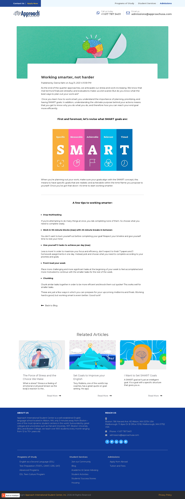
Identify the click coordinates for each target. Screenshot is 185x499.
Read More (52, 396)
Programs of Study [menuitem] (27, 457)
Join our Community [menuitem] (81, 461)
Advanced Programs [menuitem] (29, 470)
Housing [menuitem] (75, 482)
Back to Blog (51, 305)
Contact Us (18, 3)
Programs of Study (124, 3)
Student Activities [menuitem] (80, 474)
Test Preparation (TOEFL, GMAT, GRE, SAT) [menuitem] (40, 466)
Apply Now (32, 3)
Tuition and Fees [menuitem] (117, 466)
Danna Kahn (59, 83)
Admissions (166, 3)
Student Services (147, 3)
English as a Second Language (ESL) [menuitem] (37, 461)
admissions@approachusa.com (151, 14)
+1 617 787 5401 (111, 14)
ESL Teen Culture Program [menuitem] (32, 474)
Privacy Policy (165, 495)
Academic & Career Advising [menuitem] (85, 470)
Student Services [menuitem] (78, 457)
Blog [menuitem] (74, 466)
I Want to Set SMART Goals (140, 375)
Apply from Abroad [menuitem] (119, 461)
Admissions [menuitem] (114, 457)
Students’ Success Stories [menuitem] (84, 478)
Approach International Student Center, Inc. (46, 495)
